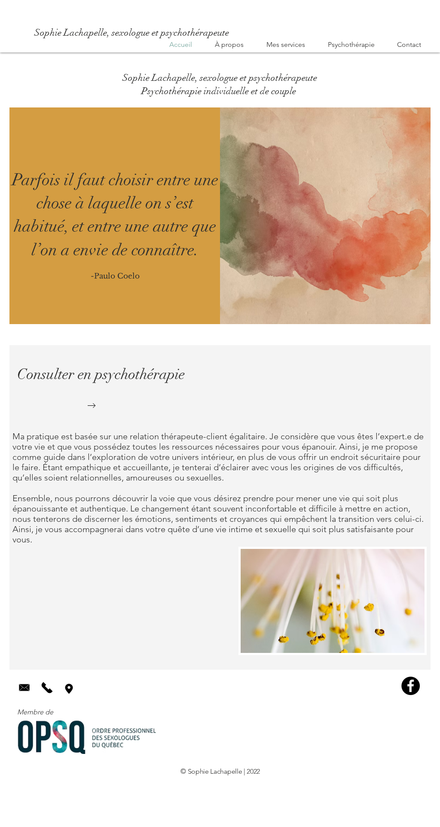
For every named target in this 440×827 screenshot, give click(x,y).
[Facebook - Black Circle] (410, 686)
